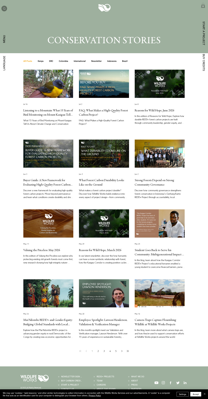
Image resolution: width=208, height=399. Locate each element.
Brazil (124, 61)
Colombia (63, 61)
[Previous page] (86, 351)
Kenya (40, 61)
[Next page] (121, 351)
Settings (182, 394)
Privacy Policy (95, 395)
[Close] (204, 394)
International (80, 61)
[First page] (80, 351)
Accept (196, 394)
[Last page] (127, 351)
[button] (203, 5)
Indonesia (111, 61)
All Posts (27, 61)
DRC (51, 61)
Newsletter (96, 61)
